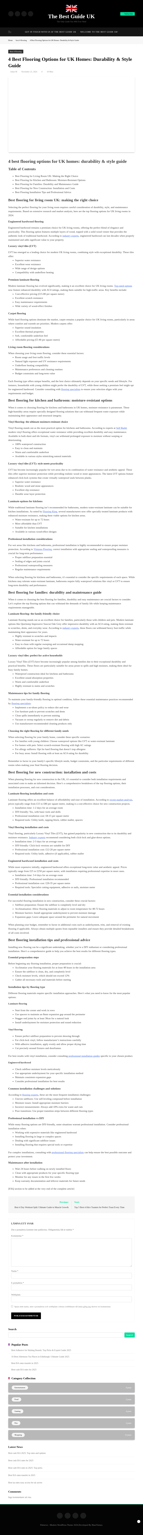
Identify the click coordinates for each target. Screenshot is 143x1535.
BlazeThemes (97, 1525)
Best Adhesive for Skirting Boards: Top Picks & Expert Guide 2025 (41, 1350)
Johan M (13, 72)
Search (12, 1329)
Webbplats (15, 1295)
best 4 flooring (16, 52)
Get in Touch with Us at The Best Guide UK (50, 32)
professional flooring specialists (68, 1152)
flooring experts (30, 1094)
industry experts (70, 235)
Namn (14, 1271)
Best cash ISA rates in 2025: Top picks (25, 1468)
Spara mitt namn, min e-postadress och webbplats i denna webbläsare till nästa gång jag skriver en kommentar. (62, 1306)
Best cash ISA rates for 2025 (23, 1369)
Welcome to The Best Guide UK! (99, 32)
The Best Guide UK (71, 16)
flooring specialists (70, 389)
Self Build (121, 428)
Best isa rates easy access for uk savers (25, 1482)
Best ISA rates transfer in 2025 (24, 1363)
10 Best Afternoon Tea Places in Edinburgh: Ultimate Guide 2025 (40, 1356)
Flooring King (50, 511)
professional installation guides (84, 1056)
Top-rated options (123, 285)
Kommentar (17, 1236)
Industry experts (37, 837)
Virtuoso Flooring (43, 549)
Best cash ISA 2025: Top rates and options (27, 1453)
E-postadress (17, 1283)
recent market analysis (121, 799)
